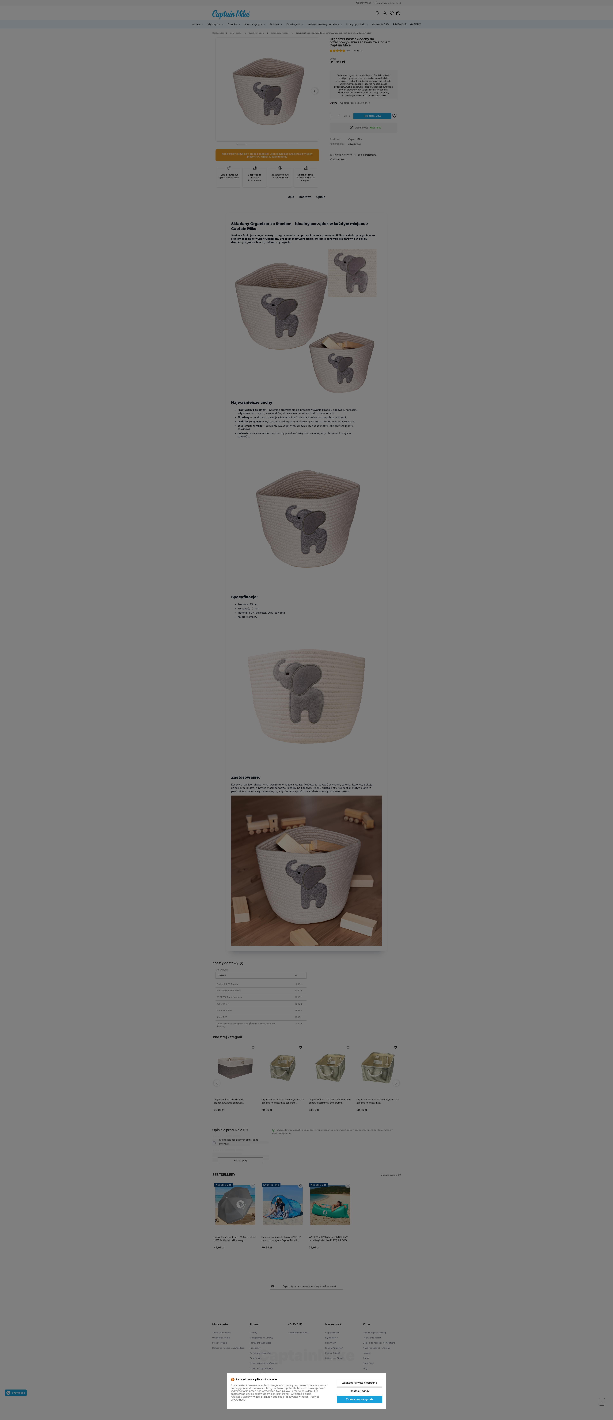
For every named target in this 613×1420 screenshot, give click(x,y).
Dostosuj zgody (359, 1391)
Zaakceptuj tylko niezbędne (359, 1382)
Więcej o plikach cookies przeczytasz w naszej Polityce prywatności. (275, 1398)
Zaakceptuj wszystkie (359, 1399)
